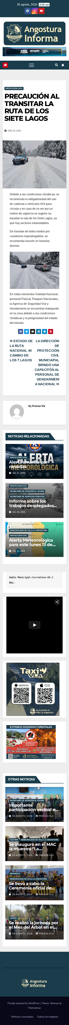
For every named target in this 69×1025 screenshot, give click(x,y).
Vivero (13, 918)
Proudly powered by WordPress (24, 1003)
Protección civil (13, 88)
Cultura (14, 840)
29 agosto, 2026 (22, 816)
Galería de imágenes (47, 1016)
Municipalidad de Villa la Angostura (28, 530)
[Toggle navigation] (31, 65)
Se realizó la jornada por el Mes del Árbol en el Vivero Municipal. (33, 927)
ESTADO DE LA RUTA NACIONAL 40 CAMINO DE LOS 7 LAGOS (21, 350)
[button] (56, 65)
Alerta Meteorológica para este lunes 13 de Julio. (31, 545)
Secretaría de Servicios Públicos (27, 497)
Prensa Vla (38, 406)
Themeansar (34, 1008)
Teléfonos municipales (22, 1016)
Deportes (15, 874)
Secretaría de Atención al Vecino (27, 491)
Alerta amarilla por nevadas (28, 464)
